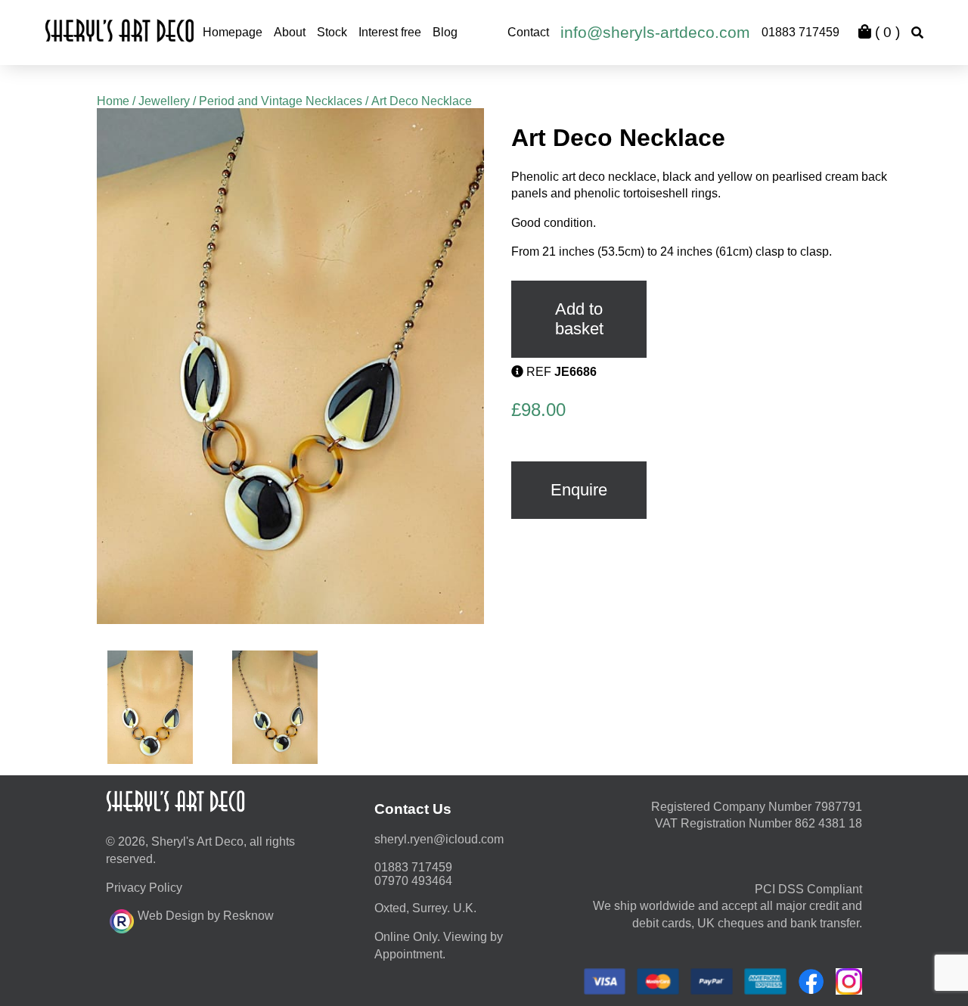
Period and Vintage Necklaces (280, 101)
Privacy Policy (144, 887)
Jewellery (164, 101)
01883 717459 (800, 32)
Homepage (232, 32)
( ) (885, 32)
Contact (528, 32)
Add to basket (579, 319)
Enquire (579, 489)
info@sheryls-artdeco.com (655, 32)
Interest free (389, 32)
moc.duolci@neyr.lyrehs (439, 839)
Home (113, 101)
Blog (445, 32)
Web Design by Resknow (206, 915)
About (290, 32)
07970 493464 (413, 880)
